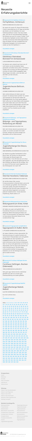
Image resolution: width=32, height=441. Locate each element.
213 (19, 336)
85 (11, 314)
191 (11, 332)
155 (23, 325)
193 (16, 332)
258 (15, 345)
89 (20, 314)
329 (4, 360)
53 (25, 308)
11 (20, 302)
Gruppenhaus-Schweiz (7, 414)
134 (21, 321)
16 (3, 304)
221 (14, 338)
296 (15, 352)
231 (15, 339)
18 (6, 304)
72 (11, 312)
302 (6, 354)
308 (23, 354)
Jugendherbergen (21, 407)
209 (9, 336)
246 (6, 343)
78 (22, 312)
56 (5, 310)
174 (20, 328)
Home (2, 375)
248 (12, 343)
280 (22, 349)
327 (23, 358)
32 (9, 306)
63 (19, 310)
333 (14, 360)
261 (23, 345)
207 (4, 336)
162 (16, 326)
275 (9, 349)
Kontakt (3, 378)
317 (21, 356)
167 (4, 328)
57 (7, 310)
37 (19, 306)
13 (23, 302)
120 (13, 319)
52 (23, 308)
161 (13, 326)
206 (25, 334)
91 (24, 314)
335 (20, 360)
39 (23, 306)
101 (18, 315)
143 (18, 323)
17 (5, 304)
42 (3, 308)
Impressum (4, 382)
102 (21, 315)
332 (12, 360)
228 (6, 339)
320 (4, 358)
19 (8, 304)
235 (25, 339)
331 (9, 360)
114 (25, 317)
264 (6, 347)
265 (9, 347)
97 (9, 315)
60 (13, 310)
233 (20, 339)
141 (13, 323)
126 (27, 319)
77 (20, 312)
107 (9, 317)
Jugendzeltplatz (21, 408)
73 (13, 312)
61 (15, 310)
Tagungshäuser (21, 419)
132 (16, 321)
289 (20, 351)
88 (18, 314)
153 (18, 325)
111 (18, 317)
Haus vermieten (5, 380)
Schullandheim (21, 414)
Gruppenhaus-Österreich (7, 412)
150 (11, 325)
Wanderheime (4, 408)
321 (6, 358)
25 (20, 304)
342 (15, 362)
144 (21, 323)
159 (9, 326)
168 (6, 328)
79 (24, 312)
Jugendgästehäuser (22, 405)
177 (28, 328)
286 (12, 351)
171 (13, 328)
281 (25, 349)
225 (25, 338)
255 (6, 345)
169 (9, 328)
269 (20, 347)
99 (13, 315)
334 (17, 360)
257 (12, 345)
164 (21, 326)
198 (4, 334)
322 (9, 358)
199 (6, 334)
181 (11, 330)
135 (23, 321)
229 (9, 339)
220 (11, 338)
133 (18, 321)
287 (15, 351)
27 (24, 304)
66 (25, 310)
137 (4, 323)
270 (23, 347)
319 (26, 356)
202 (14, 334)
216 (27, 336)
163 (18, 326)
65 (23, 310)
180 (9, 330)
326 (20, 358)
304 (12, 354)
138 (6, 323)
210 (12, 336)
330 (6, 360)
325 (17, 358)
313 (11, 356)
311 (6, 356)
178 (4, 330)
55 (3, 310)
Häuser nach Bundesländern (8, 390)
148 (6, 325)
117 (6, 319)
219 (9, 338)
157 (4, 326)
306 (17, 354)
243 (23, 341)
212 (17, 336)
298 (20, 352)
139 (9, 323)
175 (23, 328)
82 (5, 314)
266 (12, 347)
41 (27, 306)
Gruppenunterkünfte (6, 417)
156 (26, 325)
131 (13, 321)
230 (12, 339)
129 (9, 321)
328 (25, 358)
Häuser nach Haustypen (7, 395)
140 (11, 323)
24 (18, 304)
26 (22, 304)
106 (6, 317)
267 (15, 347)
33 (11, 306)
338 (4, 362)
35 (15, 306)
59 (11, 310)
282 (28, 349)
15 (27, 302)
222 (16, 338)
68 (3, 312)
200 (9, 334)
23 (16, 304)
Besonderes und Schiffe (7, 410)
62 (17, 310)
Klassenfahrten (21, 410)
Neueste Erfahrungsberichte (8, 397)
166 (26, 326)
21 (12, 304)
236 (4, 341)
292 (4, 352)
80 (27, 312)
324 (14, 358)
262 (25, 345)
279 (19, 349)
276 (12, 349)
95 (5, 315)
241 (17, 341)
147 (4, 325)
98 (11, 315)
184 (19, 330)
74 (15, 312)
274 (6, 349)
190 (9, 332)
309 (26, 354)
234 (23, 339)
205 (23, 334)
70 (7, 312)
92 (26, 314)
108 (11, 317)
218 (6, 338)
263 (4, 347)
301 (4, 354)
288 (18, 351)
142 (16, 323)
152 (16, 325)
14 (25, 302)
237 (6, 341)
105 (4, 317)
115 (27, 317)
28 (26, 304)
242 (20, 341)
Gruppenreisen (5, 416)
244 (25, 341)
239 (12, 341)
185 (21, 330)
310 (4, 356)
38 (21, 306)
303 (9, 354)
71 (9, 312)
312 (8, 356)
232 (17, 339)
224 (22, 338)
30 (5, 306)
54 (27, 308)
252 (23, 343)
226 (27, 338)
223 (19, 338)
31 (7, 306)
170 (11, 328)
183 (16, 330)
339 (7, 362)
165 (23, 326)
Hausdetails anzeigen (8, 48)
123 (20, 319)
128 (6, 321)
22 (14, 304)
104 (26, 315)
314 (13, 356)
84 (9, 314)
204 (20, 334)
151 (13, 325)
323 (12, 358)
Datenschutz (4, 384)
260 (20, 345)
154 (21, 325)
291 (26, 351)
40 (25, 306)
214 (22, 336)
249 (15, 343)
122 (17, 319)
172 (16, 328)
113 (23, 317)
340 (9, 362)
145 (23, 323)
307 (20, 354)
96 (7, 315)
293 (6, 352)
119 (10, 319)
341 (12, 362)
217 (4, 338)
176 (25, 328)
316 (18, 356)
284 (7, 351)
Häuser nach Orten (6, 393)
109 (14, 317)
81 (3, 314)
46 (11, 308)
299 (23, 352)
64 (21, 310)
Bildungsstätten (5, 405)
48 (15, 308)
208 (6, 336)
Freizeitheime (4, 407)
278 (17, 349)
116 (3, 319)
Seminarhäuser (21, 417)
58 (9, 310)
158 (6, 326)
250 (17, 343)
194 (19, 332)
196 (24, 332)
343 (17, 362)
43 (5, 308)
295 (12, 352)
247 (9, 343)
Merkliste (3, 377)
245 (4, 343)
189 (6, 332)
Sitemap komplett (5, 399)
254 (4, 345)
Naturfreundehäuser (22, 412)
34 (13, 306)
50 (19, 308)
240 (15, 341)
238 (9, 341)
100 (16, 315)
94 (3, 315)
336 (23, 360)
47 (13, 308)
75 (17, 312)
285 (9, 351)
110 (16, 317)
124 (22, 319)
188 (4, 332)
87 (15, 314)
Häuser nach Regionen (7, 392)
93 (28, 314)
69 (5, 312)
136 (26, 321)
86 (13, 314)
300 (25, 352)
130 (11, 321)
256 (9, 345)
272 (28, 347)
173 (18, 328)
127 (4, 321)
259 (17, 345)
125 (25, 319)
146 (26, 323)
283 (4, 351)
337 (25, 360)
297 (17, 352)
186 (24, 330)
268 (17, 347)
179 (6, 330)
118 (8, 319)
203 (17, 334)
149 (9, 325)
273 (4, 349)
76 (19, 312)
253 (25, 343)
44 (7, 308)
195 (21, 332)
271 (25, 347)
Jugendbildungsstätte (7, 421)
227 (4, 339)
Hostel (3, 419)
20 (10, 304)
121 (15, 319)
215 (24, 336)
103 (23, 315)
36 (17, 306)
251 (20, 343)
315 (16, 356)
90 (22, 314)
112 (21, 317)
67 (27, 310)
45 (9, 308)
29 (3, 306)
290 (23, 351)
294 (9, 352)
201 (12, 334)
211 (14, 336)
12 (21, 302)
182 (14, 330)
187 (26, 330)
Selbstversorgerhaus (22, 416)
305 (15, 354)
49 (17, 308)
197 (26, 332)
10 (18, 302)
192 (14, 332)
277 (14, 349)
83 (7, 314)
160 (11, 326)
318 (23, 356)
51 (21, 308)
